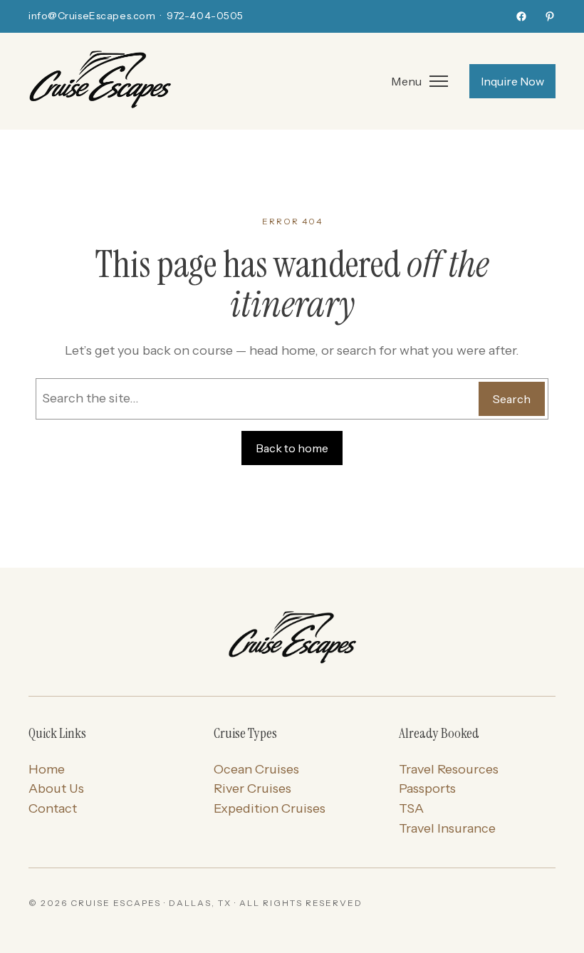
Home (46, 769)
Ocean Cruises (256, 769)
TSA (411, 808)
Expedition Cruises (269, 808)
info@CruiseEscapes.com (91, 15)
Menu (406, 81)
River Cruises (252, 788)
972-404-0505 (205, 15)
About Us (56, 788)
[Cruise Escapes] (292, 638)
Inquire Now (512, 81)
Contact (52, 808)
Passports (427, 788)
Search (512, 399)
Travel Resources (449, 769)
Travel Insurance (447, 828)
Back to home (292, 448)
